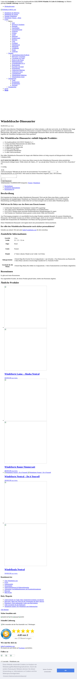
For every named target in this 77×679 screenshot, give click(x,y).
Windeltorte (36, 183)
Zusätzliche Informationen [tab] (12, 188)
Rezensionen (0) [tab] (9, 189)
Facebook (22, 648)
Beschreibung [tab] (9, 186)
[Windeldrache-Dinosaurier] (9, 93)
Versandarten (8, 586)
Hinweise (7, 591)
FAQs (6, 582)
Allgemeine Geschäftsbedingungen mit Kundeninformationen (23, 589)
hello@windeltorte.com (29, 230)
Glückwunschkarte (24, 171)
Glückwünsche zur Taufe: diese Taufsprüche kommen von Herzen (24, 600)
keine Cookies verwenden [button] (47, 670)
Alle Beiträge (5, 609)
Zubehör (10, 53)
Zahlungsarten (9, 584)
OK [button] (66, 670)
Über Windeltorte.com (11, 581)
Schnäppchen (12, 87)
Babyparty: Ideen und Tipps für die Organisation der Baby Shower (24, 601)
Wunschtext (31, 173)
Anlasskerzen (12, 78)
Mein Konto (8, 592)
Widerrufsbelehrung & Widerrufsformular (17, 587)
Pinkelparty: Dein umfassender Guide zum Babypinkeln (21, 603)
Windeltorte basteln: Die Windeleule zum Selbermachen (21, 606)
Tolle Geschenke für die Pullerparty (15, 605)
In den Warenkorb (6, 181)
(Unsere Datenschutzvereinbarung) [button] (14, 676)
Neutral (30, 183)
